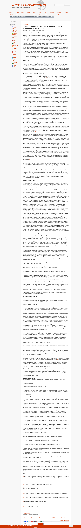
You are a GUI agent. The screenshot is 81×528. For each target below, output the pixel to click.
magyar (58, 14)
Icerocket (15, 48)
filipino (40, 14)
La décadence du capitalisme (28, 515)
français (17, 12)
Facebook (15, 62)
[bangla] (51, 14)
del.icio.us (15, 27)
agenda (11, 16)
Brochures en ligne (35, 16)
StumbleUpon (15, 45)
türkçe (46, 12)
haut (45, 517)
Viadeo (14, 46)
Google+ (14, 53)
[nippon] (34, 14)
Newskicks (15, 30)
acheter (52, 16)
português (59, 12)
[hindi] (16, 14)
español (40, 12)
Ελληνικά (67, 12)
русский (11, 14)
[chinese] (46, 14)
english (10, 12)
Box (14, 59)
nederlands (52, 12)
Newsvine (15, 43)
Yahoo (14, 50)
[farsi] (22, 14)
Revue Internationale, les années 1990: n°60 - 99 (32, 23)
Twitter (14, 57)
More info (35, 527)
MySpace (15, 66)
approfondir (43, 16)
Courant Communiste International (28, 5)
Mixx (14, 42)
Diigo (14, 60)
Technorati (15, 36)
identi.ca (14, 51)
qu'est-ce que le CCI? (25, 16)
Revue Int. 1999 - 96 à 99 (47, 23)
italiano (28, 12)
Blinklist (14, 37)
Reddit (14, 54)
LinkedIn (14, 65)
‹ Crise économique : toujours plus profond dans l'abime (32, 518)
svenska (34, 12)
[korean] (28, 14)
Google (14, 63)
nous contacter (17, 16)
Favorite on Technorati (14, 34)
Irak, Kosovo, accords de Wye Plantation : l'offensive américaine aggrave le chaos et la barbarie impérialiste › (60, 519)
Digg (14, 28)
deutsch (22, 12)
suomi (66, 14)
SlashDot (15, 56)
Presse (47, 16)
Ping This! (15, 31)
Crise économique (26, 513)
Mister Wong (15, 40)
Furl (13, 39)
